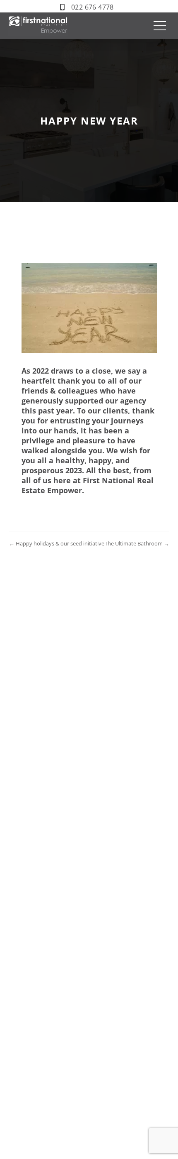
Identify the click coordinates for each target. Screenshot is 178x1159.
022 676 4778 (92, 7)
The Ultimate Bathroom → (137, 543)
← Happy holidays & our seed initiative (56, 543)
